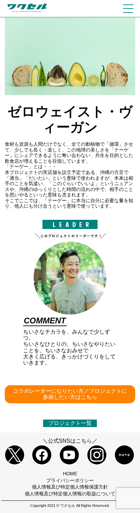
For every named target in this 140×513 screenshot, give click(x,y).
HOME (70, 473)
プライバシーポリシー (70, 480)
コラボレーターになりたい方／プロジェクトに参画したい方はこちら (70, 394)
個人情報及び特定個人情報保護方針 (70, 487)
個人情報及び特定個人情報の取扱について (70, 493)
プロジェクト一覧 (70, 423)
